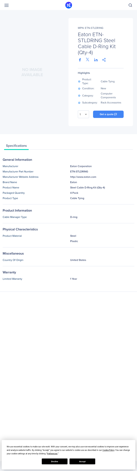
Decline (54, 461)
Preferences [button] (52, 454)
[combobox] (83, 114)
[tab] (16, 146)
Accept (82, 461)
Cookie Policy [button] (108, 450)
